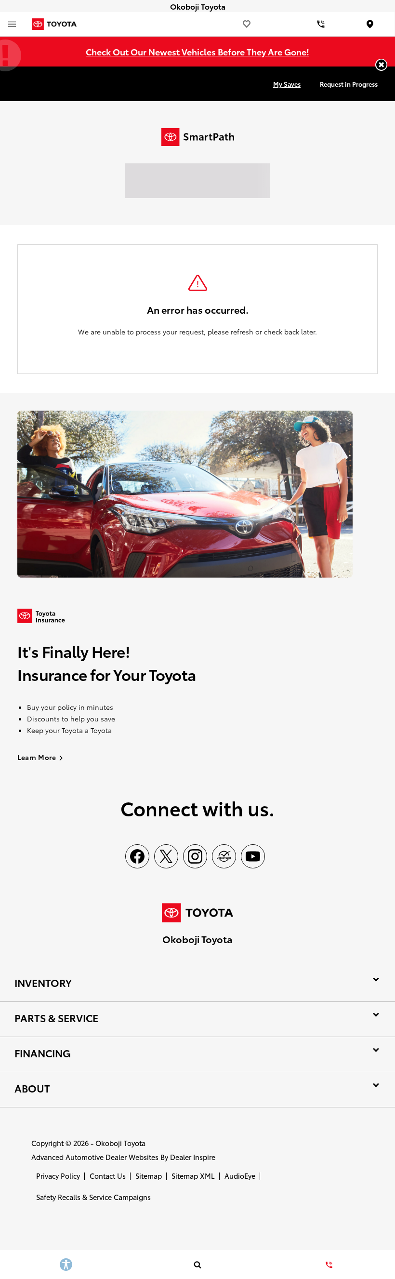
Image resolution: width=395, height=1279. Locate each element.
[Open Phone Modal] (321, 24)
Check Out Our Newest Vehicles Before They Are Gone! (197, 51)
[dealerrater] (224, 856)
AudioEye (239, 1176)
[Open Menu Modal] (12, 24)
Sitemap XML (193, 1176)
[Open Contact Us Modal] (329, 1264)
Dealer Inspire (192, 1157)
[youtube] (253, 856)
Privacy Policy (58, 1176)
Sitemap (148, 1176)
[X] (166, 856)
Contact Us (108, 1176)
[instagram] (195, 856)
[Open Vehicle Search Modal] (197, 1264)
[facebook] (137, 856)
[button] (381, 65)
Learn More (36, 757)
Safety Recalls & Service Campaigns (93, 1197)
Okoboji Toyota (120, 1143)
